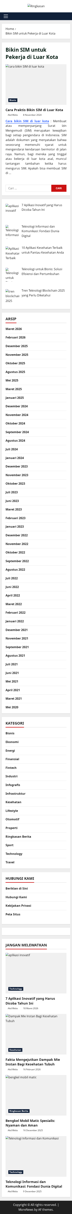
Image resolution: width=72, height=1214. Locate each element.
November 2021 (17, 638)
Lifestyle (12, 811)
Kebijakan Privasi (18, 906)
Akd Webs (13, 114)
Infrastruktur (15, 794)
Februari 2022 (15, 613)
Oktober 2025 (15, 363)
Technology (14, 854)
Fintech (11, 768)
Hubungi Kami (16, 897)
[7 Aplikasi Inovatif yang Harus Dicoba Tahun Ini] (36, 973)
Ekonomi (12, 742)
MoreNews (25, 1210)
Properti (12, 828)
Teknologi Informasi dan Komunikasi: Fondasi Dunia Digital (34, 1184)
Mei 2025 (12, 380)
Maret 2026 (14, 329)
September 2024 (17, 432)
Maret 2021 (14, 699)
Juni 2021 (12, 673)
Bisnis (12, 100)
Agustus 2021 (15, 656)
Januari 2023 (15, 527)
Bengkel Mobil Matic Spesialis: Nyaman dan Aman (30, 1122)
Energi (10, 751)
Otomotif (12, 819)
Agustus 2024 (15, 441)
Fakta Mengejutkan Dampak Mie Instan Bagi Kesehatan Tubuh (33, 1061)
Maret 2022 (14, 604)
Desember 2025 (17, 346)
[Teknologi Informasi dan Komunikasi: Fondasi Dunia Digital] (36, 1156)
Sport (9, 845)
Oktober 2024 (15, 423)
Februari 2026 (15, 337)
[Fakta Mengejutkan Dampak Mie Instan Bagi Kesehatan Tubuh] (36, 1034)
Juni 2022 (12, 587)
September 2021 (17, 647)
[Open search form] (69, 16)
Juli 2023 (12, 492)
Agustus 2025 (15, 372)
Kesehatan (13, 802)
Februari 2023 (15, 518)
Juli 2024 (12, 449)
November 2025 (17, 355)
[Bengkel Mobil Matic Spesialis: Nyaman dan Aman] (36, 1095)
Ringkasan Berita (18, 837)
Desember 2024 (17, 406)
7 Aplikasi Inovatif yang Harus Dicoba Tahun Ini (30, 1000)
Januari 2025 (15, 398)
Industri (12, 776)
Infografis (13, 785)
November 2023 (17, 475)
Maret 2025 (14, 389)
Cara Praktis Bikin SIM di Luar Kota (36, 84)
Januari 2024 (15, 458)
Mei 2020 (12, 707)
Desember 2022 (17, 535)
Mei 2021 (12, 681)
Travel (10, 862)
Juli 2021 (12, 664)
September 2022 (17, 561)
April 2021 (13, 690)
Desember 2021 (17, 630)
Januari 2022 (15, 621)
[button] (6, 16)
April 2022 (13, 595)
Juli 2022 (12, 578)
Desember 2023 (17, 466)
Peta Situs (13, 914)
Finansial (12, 759)
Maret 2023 (14, 509)
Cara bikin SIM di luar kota (27, 121)
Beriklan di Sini (17, 888)
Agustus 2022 (15, 570)
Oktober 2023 (15, 484)
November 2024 (17, 415)
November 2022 (17, 544)
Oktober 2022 (15, 552)
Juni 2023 (12, 501)
